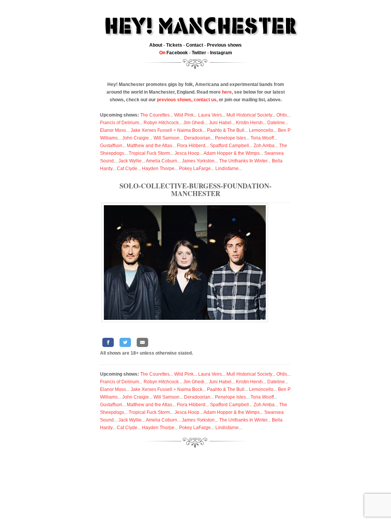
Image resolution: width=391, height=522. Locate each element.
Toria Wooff (262, 138)
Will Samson (166, 138)
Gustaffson (111, 145)
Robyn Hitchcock (161, 122)
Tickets (174, 45)
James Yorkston (198, 161)
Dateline (276, 122)
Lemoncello (261, 130)
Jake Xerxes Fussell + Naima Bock (166, 130)
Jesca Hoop (186, 153)
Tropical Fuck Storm (149, 153)
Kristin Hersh (249, 122)
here (227, 92)
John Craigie (135, 138)
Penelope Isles (230, 138)
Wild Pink (184, 115)
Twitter (199, 52)
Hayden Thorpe (158, 168)
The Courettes (155, 115)
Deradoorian (197, 138)
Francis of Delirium (119, 122)
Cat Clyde (127, 168)
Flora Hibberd (191, 145)
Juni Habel (220, 122)
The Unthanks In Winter (243, 161)
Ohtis (281, 115)
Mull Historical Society (249, 115)
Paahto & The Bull (225, 130)
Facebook (177, 52)
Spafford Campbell (229, 145)
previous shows (174, 99)
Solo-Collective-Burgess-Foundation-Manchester (195, 189)
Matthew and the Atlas (149, 145)
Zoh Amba (264, 145)
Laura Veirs (210, 115)
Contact (194, 45)
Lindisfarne (227, 168)
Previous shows (224, 45)
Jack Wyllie (130, 161)
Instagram (221, 52)
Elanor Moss (113, 130)
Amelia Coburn (161, 161)
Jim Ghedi (193, 122)
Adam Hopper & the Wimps (232, 153)
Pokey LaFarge (195, 168)
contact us (205, 99)
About (155, 45)
